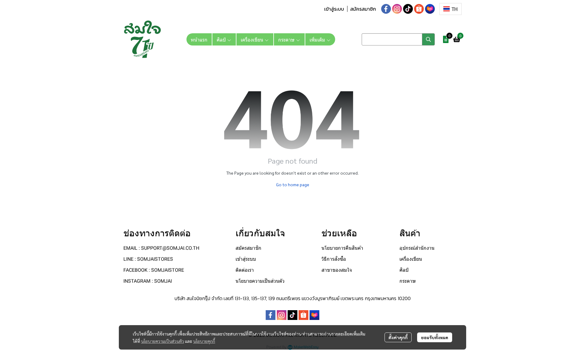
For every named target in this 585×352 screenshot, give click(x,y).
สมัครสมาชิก (363, 9)
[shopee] (419, 9)
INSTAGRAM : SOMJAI (147, 281)
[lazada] (430, 9)
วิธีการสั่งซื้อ (333, 259)
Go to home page (292, 184)
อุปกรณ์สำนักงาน (416, 248)
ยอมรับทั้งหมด (434, 337)
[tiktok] (408, 9)
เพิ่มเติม (318, 39)
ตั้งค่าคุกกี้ (398, 337)
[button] (450, 9)
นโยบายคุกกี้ (204, 341)
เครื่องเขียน (410, 259)
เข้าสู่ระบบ (334, 9)
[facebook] (386, 9)
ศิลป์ (404, 270)
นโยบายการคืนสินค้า (342, 248)
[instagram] (397, 9)
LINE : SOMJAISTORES (148, 259)
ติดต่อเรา (245, 270)
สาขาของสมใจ (336, 270)
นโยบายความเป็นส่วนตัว (162, 341)
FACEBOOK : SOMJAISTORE (153, 270)
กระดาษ (407, 281)
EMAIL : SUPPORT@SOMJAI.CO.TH (161, 248)
